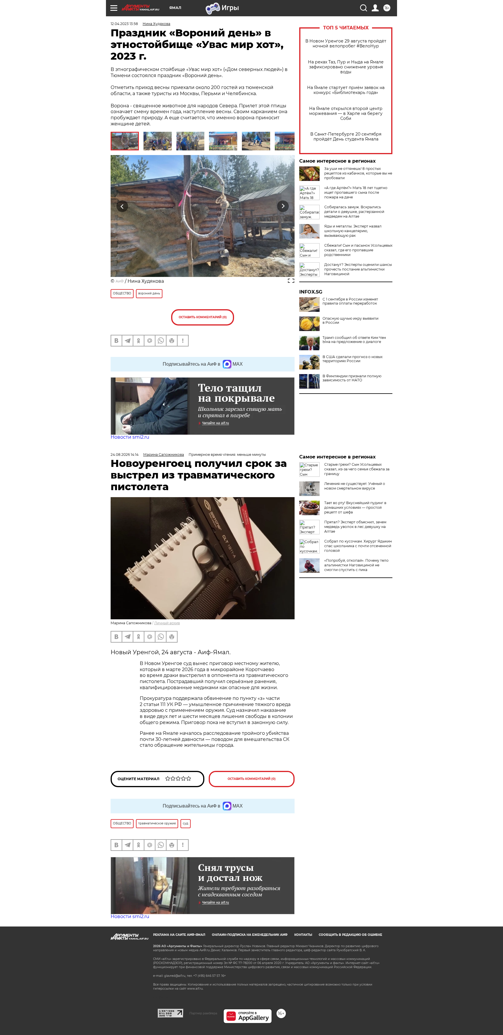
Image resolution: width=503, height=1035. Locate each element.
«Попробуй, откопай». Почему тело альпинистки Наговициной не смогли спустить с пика (356, 565)
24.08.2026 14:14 (125, 454)
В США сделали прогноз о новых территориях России (352, 359)
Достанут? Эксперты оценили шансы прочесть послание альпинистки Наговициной (358, 269)
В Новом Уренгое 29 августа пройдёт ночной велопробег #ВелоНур (345, 44)
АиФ (120, 281)
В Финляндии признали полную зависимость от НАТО (352, 378)
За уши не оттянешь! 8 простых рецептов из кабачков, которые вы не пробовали (358, 173)
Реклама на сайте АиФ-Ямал (179, 935)
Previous (122, 206)
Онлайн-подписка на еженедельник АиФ (250, 935)
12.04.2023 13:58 (124, 24)
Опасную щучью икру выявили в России (350, 320)
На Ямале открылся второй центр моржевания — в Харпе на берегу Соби (345, 113)
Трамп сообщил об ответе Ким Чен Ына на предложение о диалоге (354, 340)
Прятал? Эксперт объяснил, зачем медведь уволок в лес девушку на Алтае (355, 526)
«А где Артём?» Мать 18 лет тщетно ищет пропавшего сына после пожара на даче (355, 192)
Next (283, 206)
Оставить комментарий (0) (203, 317)
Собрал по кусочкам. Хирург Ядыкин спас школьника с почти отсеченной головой (358, 546)
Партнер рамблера (203, 1013)
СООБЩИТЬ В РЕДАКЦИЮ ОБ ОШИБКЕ (350, 935)
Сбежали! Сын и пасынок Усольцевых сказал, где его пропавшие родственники (358, 250)
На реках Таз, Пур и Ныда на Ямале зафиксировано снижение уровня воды (346, 67)
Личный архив (167, 623)
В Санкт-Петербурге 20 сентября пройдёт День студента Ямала (345, 137)
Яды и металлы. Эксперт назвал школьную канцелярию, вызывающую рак (353, 231)
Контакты (303, 935)
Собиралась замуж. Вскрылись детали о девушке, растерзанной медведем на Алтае (354, 211)
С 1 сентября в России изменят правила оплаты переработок (350, 301)
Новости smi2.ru (130, 437)
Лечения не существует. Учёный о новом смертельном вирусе (354, 485)
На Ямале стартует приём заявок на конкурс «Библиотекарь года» (346, 90)
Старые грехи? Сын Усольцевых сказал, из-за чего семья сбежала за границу (356, 469)
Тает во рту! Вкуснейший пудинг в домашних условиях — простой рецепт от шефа (355, 507)
